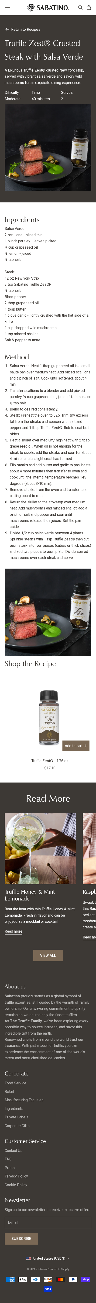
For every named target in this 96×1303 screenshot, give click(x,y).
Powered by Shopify (58, 1269)
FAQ (8, 1159)
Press (10, 1168)
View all (48, 955)
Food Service (15, 1083)
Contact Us (13, 1150)
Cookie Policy (16, 1185)
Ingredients (14, 1108)
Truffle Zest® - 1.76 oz (50, 761)
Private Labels (16, 1117)
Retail (9, 1091)
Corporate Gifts (17, 1126)
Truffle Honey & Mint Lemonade (30, 895)
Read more (13, 931)
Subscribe (21, 1238)
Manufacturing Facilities (24, 1100)
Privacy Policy (16, 1176)
